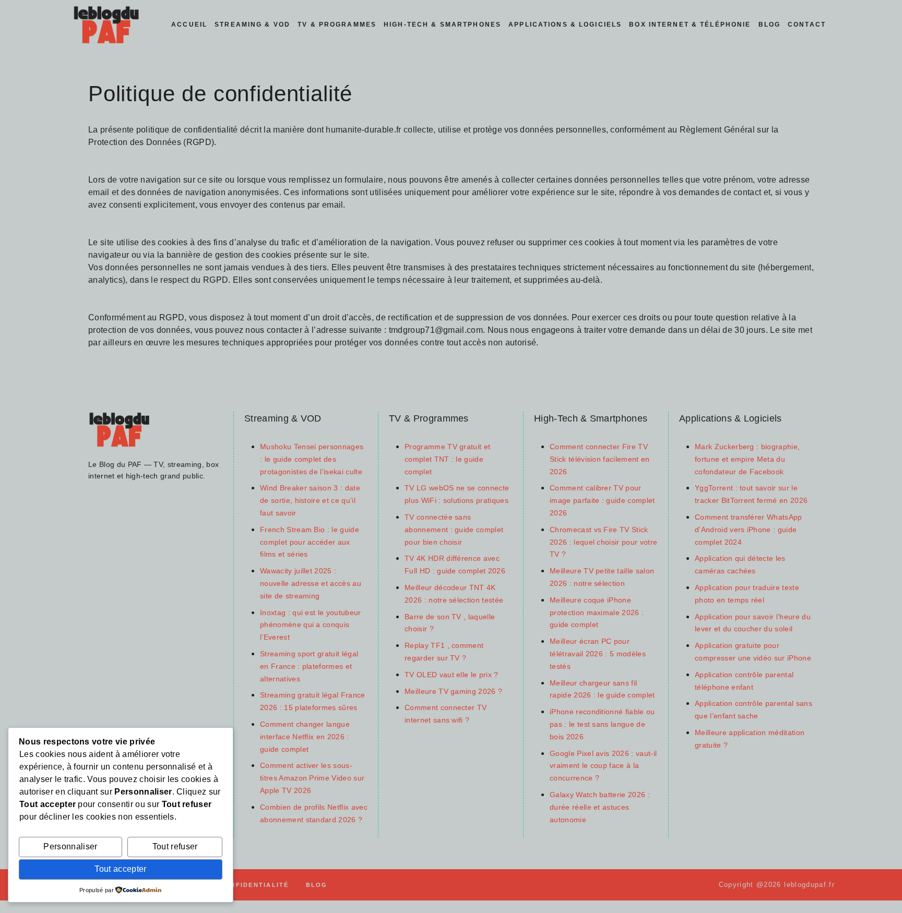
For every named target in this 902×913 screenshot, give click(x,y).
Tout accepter (120, 868)
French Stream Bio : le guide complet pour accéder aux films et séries (309, 542)
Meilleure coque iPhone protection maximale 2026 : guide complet (597, 612)
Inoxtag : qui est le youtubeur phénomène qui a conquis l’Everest (310, 625)
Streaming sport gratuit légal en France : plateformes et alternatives (309, 666)
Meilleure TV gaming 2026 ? (453, 691)
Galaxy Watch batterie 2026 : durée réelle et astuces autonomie (600, 807)
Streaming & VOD (252, 24)
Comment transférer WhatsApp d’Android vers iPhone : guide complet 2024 (748, 529)
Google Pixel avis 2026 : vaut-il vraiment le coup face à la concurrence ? (603, 766)
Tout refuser (175, 846)
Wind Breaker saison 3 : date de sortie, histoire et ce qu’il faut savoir (310, 500)
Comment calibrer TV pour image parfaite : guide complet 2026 (602, 500)
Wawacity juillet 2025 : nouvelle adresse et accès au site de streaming (310, 583)
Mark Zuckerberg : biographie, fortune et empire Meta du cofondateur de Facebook (747, 459)
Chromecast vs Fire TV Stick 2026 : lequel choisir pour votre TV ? (603, 542)
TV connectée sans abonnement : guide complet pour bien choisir (454, 529)
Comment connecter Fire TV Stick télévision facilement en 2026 (600, 459)
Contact (807, 24)
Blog (769, 24)
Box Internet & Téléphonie (690, 24)
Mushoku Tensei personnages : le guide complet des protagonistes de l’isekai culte (311, 459)
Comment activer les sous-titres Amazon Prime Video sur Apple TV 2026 (312, 778)
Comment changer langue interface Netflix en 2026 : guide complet (305, 736)
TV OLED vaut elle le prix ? (452, 675)
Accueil (189, 24)
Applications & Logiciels (565, 24)
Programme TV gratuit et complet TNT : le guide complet (447, 459)
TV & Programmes (337, 24)
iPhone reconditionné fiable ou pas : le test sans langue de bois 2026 (602, 724)
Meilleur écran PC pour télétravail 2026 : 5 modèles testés (598, 654)
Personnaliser (70, 846)
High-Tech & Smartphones (442, 24)
